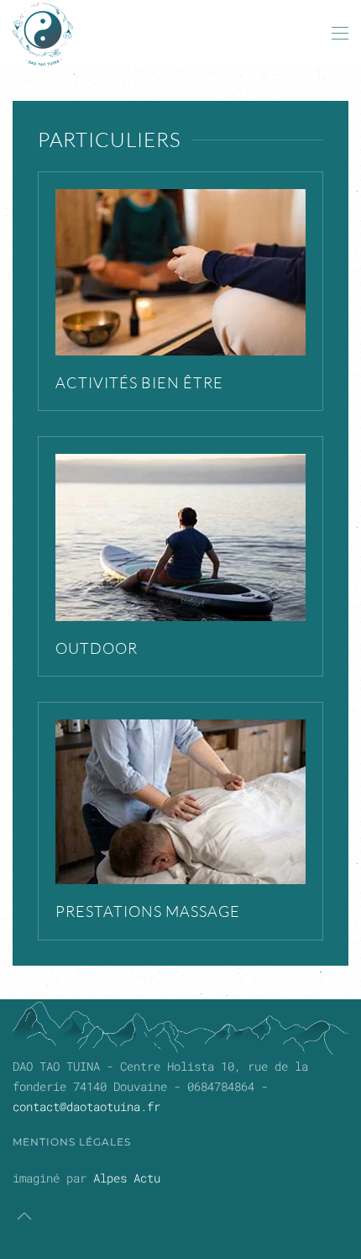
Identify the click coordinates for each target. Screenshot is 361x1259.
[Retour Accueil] (43, 33)
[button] (340, 33)
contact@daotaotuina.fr (86, 1106)
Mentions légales (72, 1141)
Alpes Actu (126, 1178)
